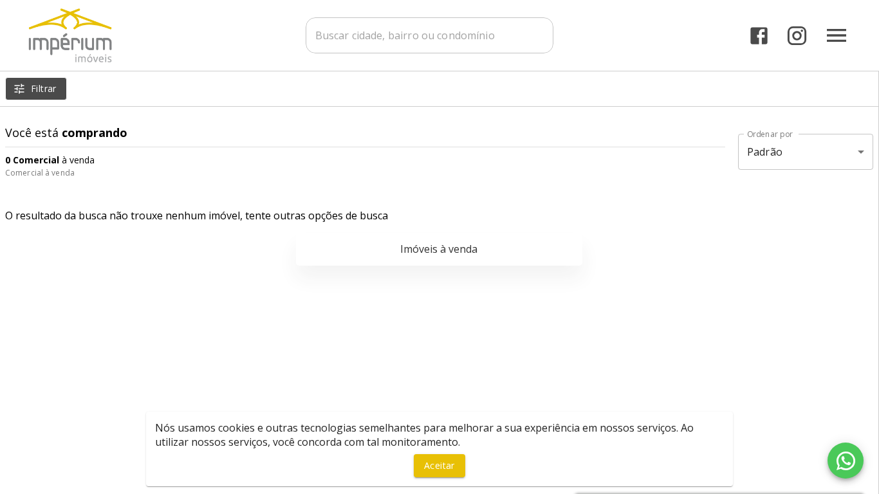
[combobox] (429, 35)
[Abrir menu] (836, 35)
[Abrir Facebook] (759, 35)
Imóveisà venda (438, 249)
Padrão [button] (764, 152)
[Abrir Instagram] (797, 35)
